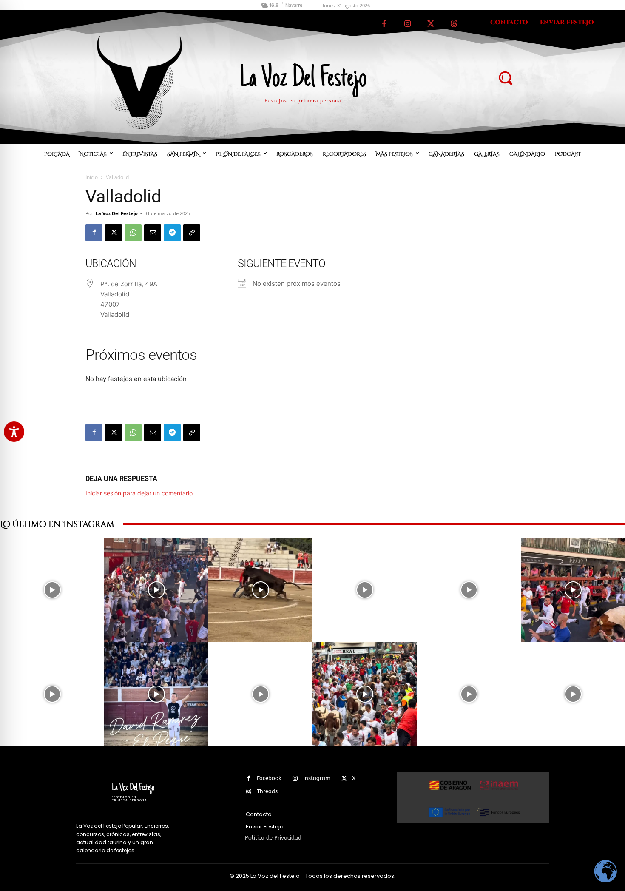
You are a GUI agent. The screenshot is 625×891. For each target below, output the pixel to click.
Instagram (316, 778)
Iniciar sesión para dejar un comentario (139, 493)
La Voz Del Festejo (117, 213)
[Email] (152, 232)
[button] (505, 77)
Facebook (269, 778)
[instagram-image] (52, 590)
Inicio (91, 177)
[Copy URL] (191, 232)
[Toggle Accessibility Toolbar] (14, 432)
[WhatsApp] (133, 232)
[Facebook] (384, 24)
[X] (430, 24)
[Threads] (454, 24)
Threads (267, 791)
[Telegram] (172, 232)
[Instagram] (407, 24)
